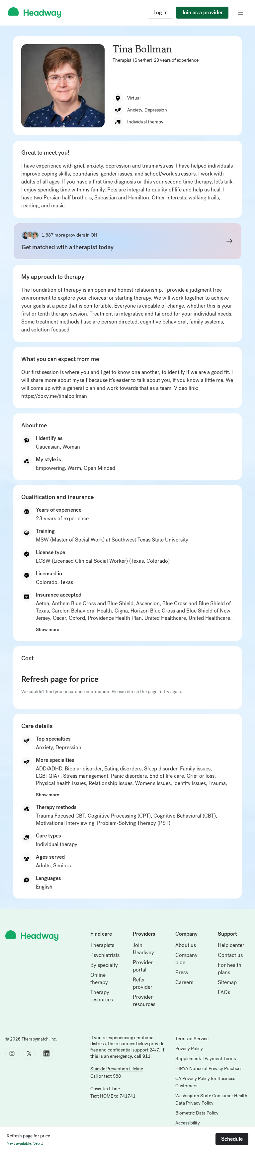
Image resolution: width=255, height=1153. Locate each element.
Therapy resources (101, 996)
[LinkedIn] (46, 1053)
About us (185, 945)
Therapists (102, 945)
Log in (160, 12)
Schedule (232, 1138)
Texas (66, 582)
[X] (29, 1053)
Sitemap (227, 982)
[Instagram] (12, 1053)
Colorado (46, 582)
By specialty (104, 965)
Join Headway (143, 949)
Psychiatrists (105, 955)
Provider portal (143, 966)
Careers (184, 982)
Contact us (230, 955)
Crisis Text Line (105, 1089)
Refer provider (142, 983)
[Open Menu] (240, 12)
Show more (47, 629)
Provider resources (144, 1000)
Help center (231, 945)
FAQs (224, 992)
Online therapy (99, 979)
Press (181, 972)
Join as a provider (202, 12)
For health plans (229, 969)
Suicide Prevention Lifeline (116, 1069)
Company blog (186, 959)
